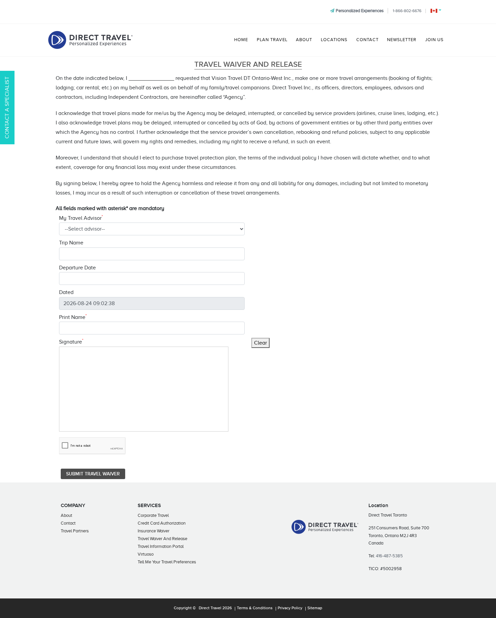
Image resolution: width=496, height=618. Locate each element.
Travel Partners (75, 530)
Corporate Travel (153, 515)
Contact (367, 39)
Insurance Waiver (153, 530)
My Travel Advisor (81, 217)
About (304, 39)
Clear (260, 343)
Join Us (434, 39)
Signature (71, 341)
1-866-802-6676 (407, 10)
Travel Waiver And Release (162, 538)
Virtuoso (146, 554)
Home (241, 39)
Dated (66, 292)
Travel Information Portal (161, 546)
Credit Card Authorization (162, 523)
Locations (334, 39)
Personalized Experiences (360, 10)
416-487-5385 (389, 555)
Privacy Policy (290, 608)
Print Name (73, 316)
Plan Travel (272, 39)
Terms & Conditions (255, 608)
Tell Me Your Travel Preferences (167, 561)
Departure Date (77, 268)
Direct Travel (210, 608)
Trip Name (71, 243)
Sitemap (314, 608)
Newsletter (401, 39)
